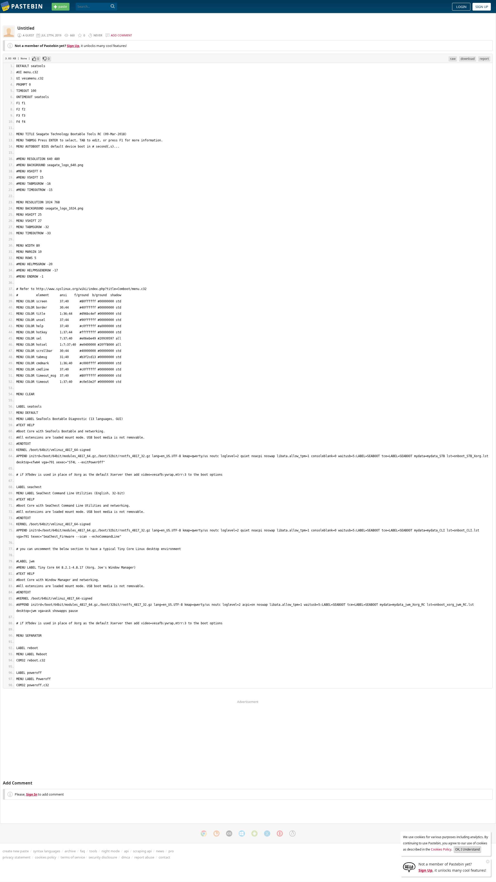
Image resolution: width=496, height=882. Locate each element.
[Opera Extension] (280, 833)
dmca (125, 857)
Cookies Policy (441, 849)
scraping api (142, 851)
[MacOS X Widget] (267, 833)
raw (452, 58)
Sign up (481, 6)
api (126, 851)
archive (70, 851)
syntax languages (46, 851)
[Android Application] (254, 833)
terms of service (73, 857)
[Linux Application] (292, 833)
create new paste (16, 851)
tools (93, 851)
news (160, 851)
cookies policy (45, 857)
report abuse (144, 857)
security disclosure (103, 857)
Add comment (121, 35)
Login (461, 6)
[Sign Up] (409, 867)
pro (171, 851)
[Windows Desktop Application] (242, 833)
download (468, 58)
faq (82, 851)
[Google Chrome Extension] (204, 833)
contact (164, 857)
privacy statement (16, 857)
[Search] (113, 6)
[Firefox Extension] (216, 833)
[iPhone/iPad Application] (229, 833)
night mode (111, 851)
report (484, 58)
